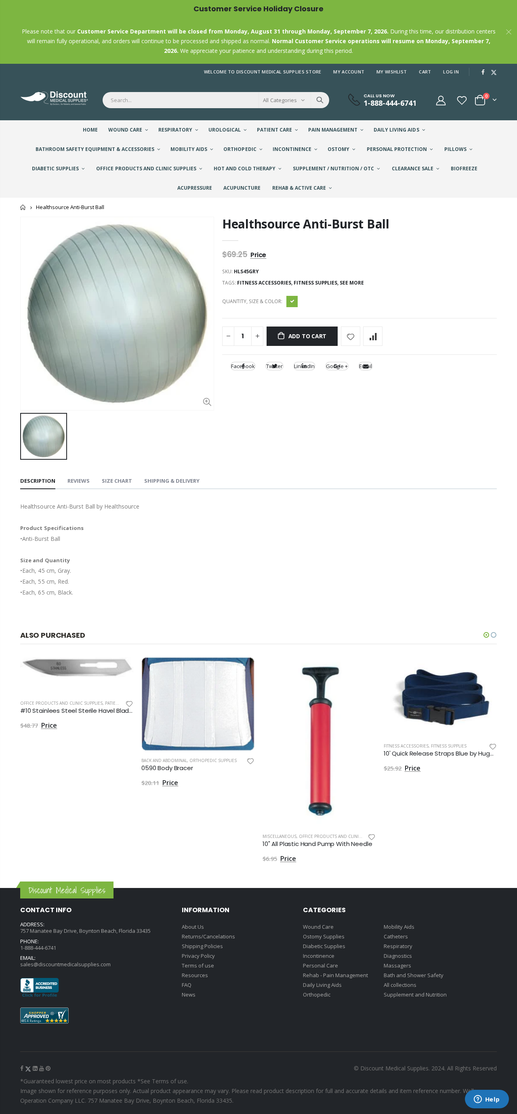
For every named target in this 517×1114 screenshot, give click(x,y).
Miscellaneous (279, 836)
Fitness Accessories (406, 746)
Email (365, 366)
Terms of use (198, 965)
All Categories (280, 100)
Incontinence (318, 955)
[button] (486, 635)
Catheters (396, 936)
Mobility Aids (399, 926)
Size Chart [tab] (117, 480)
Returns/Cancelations (208, 936)
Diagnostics (398, 955)
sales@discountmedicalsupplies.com (65, 964)
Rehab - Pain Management (335, 975)
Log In (451, 72)
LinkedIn (304, 366)
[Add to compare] (372, 336)
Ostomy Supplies (324, 936)
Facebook (243, 366)
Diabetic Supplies (324, 946)
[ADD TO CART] (120, 670)
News (188, 994)
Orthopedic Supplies (213, 760)
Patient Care (118, 703)
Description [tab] (37, 480)
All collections (400, 984)
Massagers (397, 965)
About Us (193, 926)
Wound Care (318, 926)
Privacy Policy (198, 955)
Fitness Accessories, (265, 282)
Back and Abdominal (164, 760)
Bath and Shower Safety (413, 975)
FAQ (186, 984)
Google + (337, 366)
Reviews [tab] (78, 480)
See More (352, 282)
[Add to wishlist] (350, 336)
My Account (348, 72)
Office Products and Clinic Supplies (61, 703)
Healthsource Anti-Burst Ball (305, 224)
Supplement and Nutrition (415, 994)
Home (23, 207)
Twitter (274, 366)
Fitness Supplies (449, 746)
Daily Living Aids (322, 984)
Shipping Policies (202, 946)
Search (320, 100)
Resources (195, 975)
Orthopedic (316, 994)
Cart (425, 72)
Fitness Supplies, (317, 282)
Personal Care (320, 965)
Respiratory (398, 946)
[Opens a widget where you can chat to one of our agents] (486, 1100)
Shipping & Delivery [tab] (172, 480)
